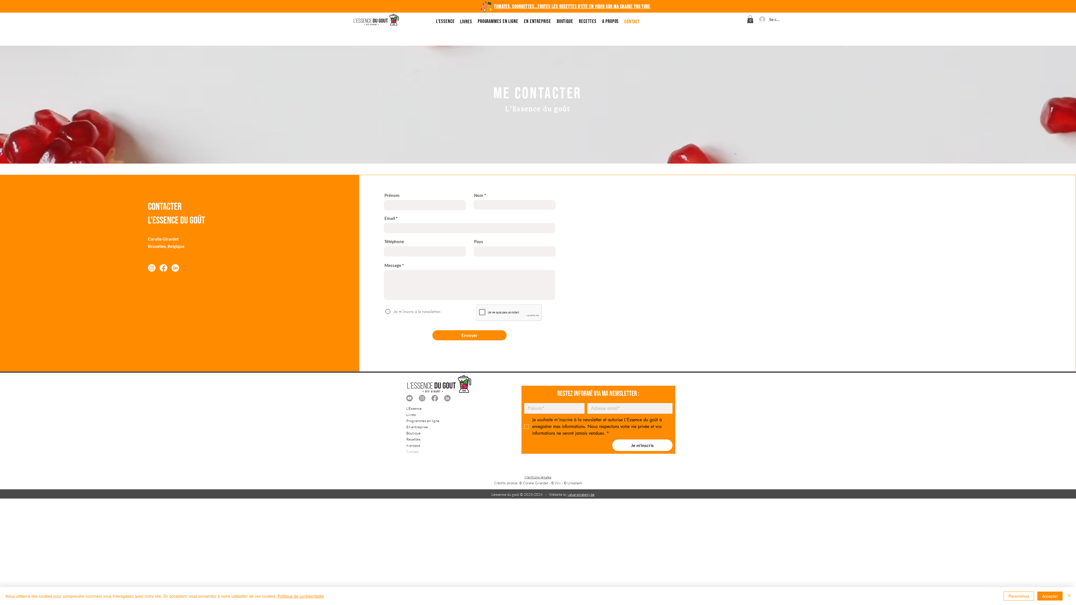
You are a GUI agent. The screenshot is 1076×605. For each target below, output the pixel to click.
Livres (411, 414)
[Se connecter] (761, 19)
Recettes (413, 439)
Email (389, 218)
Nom (478, 195)
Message (392, 265)
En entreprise (417, 427)
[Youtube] (409, 398)
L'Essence (414, 408)
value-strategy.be (581, 494)
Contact (412, 451)
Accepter (1050, 596)
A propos (413, 445)
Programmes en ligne (422, 420)
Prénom (392, 195)
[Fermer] (1069, 596)
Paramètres (1018, 596)
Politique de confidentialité (301, 596)
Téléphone (394, 241)
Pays (478, 241)
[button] (750, 19)
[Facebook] (163, 268)
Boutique (413, 433)
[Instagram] (152, 268)
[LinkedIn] (175, 268)
